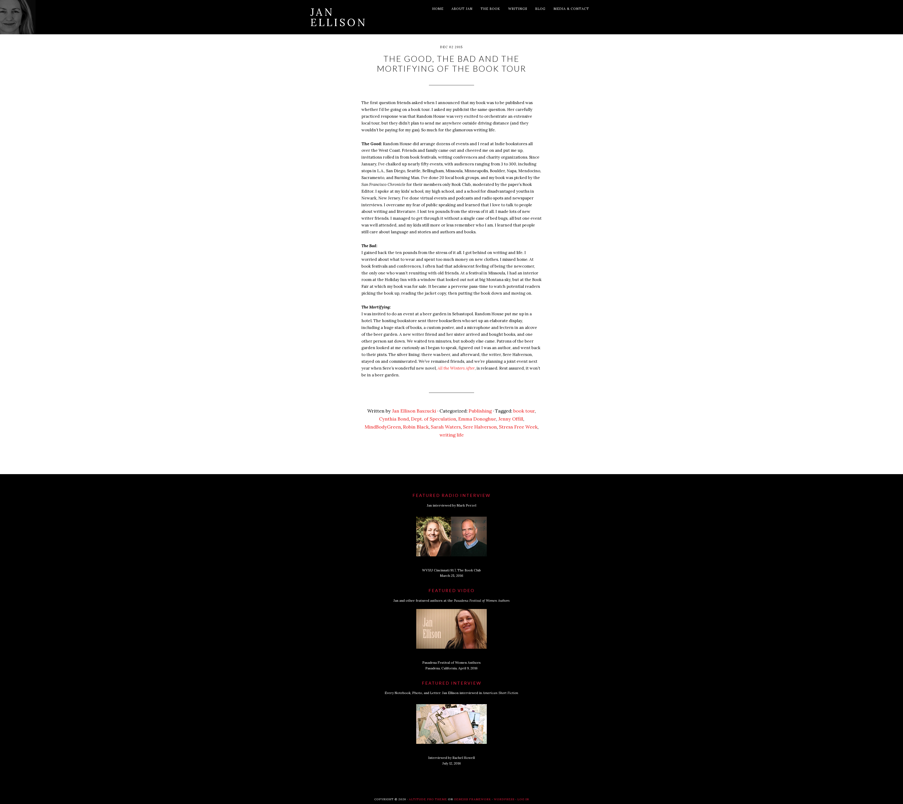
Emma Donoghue (477, 419)
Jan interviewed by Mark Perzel (451, 505)
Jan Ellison (338, 17)
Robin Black (416, 427)
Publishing (480, 411)
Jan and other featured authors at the (451, 600)
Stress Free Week (518, 427)
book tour (524, 411)
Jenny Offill (510, 419)
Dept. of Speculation (433, 419)
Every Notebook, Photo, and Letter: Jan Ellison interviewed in (451, 693)
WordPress (504, 799)
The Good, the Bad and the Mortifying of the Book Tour (451, 63)
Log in (523, 799)
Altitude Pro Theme (428, 799)
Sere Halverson (480, 427)
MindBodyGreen (383, 427)
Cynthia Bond (394, 419)
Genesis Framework (472, 799)
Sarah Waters (446, 427)
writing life (452, 435)
